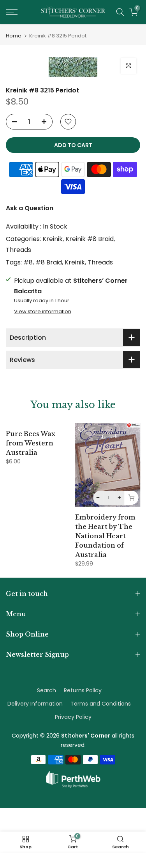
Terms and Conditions (100, 704)
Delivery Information (35, 704)
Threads (18, 249)
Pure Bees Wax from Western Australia (30, 443)
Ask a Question (29, 208)
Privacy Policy (73, 717)
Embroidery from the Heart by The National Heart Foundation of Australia (105, 536)
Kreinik (52, 238)
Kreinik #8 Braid (89, 238)
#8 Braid (48, 262)
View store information (42, 311)
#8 (28, 262)
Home (13, 35)
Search (46, 690)
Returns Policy (83, 690)
